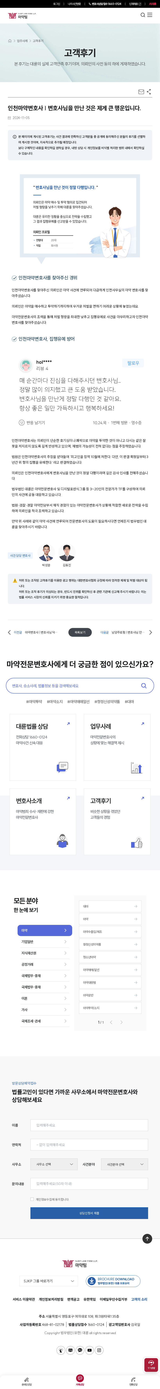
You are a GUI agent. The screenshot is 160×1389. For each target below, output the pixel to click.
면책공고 (73, 1299)
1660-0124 (106, 4)
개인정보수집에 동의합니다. (52, 1199)
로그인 (56, 4)
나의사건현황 (74, 4)
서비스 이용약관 (24, 1299)
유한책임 (90, 1299)
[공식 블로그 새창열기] (70, 1350)
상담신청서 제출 (89, 1213)
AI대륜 (152, 4)
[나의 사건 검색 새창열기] (61, 1350)
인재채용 (133, 4)
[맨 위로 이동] (147, 1239)
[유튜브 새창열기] (89, 1350)
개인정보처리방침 (51, 1299)
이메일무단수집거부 (113, 1299)
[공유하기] (148, 91)
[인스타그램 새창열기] (99, 1350)
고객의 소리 (139, 1299)
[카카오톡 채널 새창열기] (80, 1350)
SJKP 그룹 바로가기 (38, 1281)
